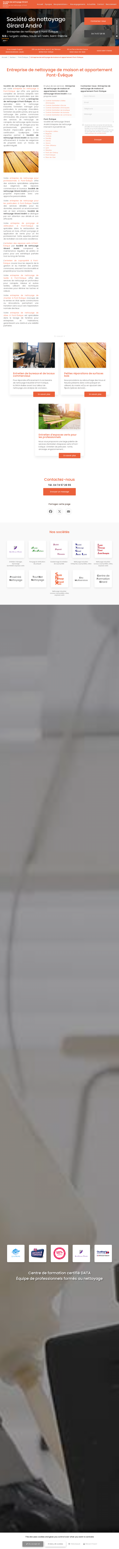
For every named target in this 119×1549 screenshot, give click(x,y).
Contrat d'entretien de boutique (58, 110)
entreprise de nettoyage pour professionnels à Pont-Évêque (20, 179)
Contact (100, 4)
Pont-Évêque (23, 57)
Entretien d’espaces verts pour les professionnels (58, 436)
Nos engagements (77, 4)
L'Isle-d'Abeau (51, 145)
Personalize (75, 1544)
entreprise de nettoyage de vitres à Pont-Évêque (20, 314)
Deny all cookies (56, 1544)
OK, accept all (34, 1544)
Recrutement (111, 4)
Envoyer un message (59, 491)
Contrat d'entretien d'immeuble (57, 108)
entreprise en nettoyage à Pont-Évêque (20, 89)
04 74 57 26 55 (98, 33)
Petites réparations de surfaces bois (83, 375)
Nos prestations (60, 4)
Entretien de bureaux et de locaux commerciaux (34, 375)
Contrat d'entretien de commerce (58, 115)
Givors (48, 143)
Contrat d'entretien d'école (56, 105)
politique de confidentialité (97, 133)
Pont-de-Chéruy (52, 153)
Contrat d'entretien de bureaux (57, 112)
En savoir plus (44, 394)
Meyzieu (49, 150)
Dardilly (48, 138)
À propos (48, 4)
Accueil (40, 4)
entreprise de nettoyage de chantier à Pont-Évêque (20, 296)
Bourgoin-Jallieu (52, 131)
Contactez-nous (98, 21)
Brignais (49, 134)
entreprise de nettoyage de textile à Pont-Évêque (20, 276)
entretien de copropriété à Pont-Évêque (20, 261)
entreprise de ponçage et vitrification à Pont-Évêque (20, 224)
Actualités (91, 4)
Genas (48, 141)
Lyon (47, 148)
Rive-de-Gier (51, 157)
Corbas (48, 136)
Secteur (13, 57)
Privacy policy (91, 1544)
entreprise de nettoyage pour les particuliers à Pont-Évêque (20, 202)
